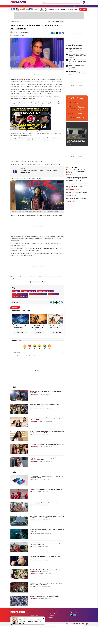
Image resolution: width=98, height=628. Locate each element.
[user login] (84, 2)
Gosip (25, 21)
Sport (80, 6)
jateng (76, 9)
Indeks (87, 6)
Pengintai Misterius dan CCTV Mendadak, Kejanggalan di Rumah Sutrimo (76, 142)
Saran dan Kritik (53, 615)
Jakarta (63, 9)
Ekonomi (28, 6)
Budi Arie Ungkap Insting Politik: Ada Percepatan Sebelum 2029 (47, 503)
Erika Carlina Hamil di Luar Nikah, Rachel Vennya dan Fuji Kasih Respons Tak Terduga (31, 621)
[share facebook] (51, 33)
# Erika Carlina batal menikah (28, 291)
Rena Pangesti (25, 32)
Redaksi (33, 612)
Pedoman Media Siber (54, 612)
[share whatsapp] (54, 33)
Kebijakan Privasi (53, 614)
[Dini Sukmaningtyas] (72, 108)
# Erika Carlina (16, 291)
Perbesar (60, 39)
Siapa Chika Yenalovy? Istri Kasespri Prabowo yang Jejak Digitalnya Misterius (75, 186)
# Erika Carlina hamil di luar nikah (45, 291)
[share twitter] (57, 33)
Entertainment (53, 6)
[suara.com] (18, 2)
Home (12, 6)
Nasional (20, 6)
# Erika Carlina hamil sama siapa (20, 293)
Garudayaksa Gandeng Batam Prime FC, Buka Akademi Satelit (46, 489)
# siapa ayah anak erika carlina (20, 296)
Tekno (63, 6)
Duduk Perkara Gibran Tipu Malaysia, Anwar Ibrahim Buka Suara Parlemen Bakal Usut (78, 73)
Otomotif (43, 6)
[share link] (62, 33)
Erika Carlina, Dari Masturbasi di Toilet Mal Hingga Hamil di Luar (46, 444)
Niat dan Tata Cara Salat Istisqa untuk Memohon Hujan (44, 596)
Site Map (51, 617)
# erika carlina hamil (53, 293)
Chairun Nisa (80, 102)
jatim (71, 9)
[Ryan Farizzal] (72, 118)
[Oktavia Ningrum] (72, 113)
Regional (82, 9)
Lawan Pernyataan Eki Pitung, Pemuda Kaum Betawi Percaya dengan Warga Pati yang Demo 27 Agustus (76, 179)
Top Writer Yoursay (75, 98)
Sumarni (18, 32)
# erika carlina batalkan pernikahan (38, 293)
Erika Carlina (21, 79)
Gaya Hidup (71, 6)
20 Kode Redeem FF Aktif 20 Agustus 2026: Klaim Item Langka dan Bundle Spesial (77, 55)
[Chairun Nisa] (72, 102)
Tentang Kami (34, 615)
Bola (36, 6)
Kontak (33, 614)
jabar (67, 9)
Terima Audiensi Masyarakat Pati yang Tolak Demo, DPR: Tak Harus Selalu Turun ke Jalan (78, 61)
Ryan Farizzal (80, 117)
